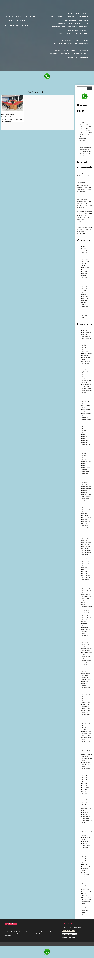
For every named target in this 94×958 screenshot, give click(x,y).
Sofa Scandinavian (86, 797)
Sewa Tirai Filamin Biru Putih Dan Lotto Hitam (86, 764)
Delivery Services (86, 369)
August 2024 (85, 283)
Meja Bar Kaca (85, 507)
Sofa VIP (84, 804)
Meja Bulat (84, 513)
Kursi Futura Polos (86, 444)
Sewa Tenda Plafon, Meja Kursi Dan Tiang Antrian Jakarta (87, 750)
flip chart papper (85, 371)
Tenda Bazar (85, 812)
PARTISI (84, 621)
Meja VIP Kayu (85, 586)
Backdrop (84, 340)
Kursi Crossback (85, 432)
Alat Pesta (84, 334)
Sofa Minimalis (85, 787)
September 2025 (85, 267)
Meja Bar (84, 506)
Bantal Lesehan (85, 347)
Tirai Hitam (84, 887)
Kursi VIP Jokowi (86, 490)
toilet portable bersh (86, 897)
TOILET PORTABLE (87, 891)
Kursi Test (84, 482)
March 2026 (84, 256)
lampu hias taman (86, 496)
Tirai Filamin (85, 885)
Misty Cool (84, 604)
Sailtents (84, 685)
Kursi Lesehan (85, 457)
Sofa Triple (84, 802)
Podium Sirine (85, 635)
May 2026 (84, 252)
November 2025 (85, 263)
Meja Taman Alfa (86, 577)
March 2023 (84, 315)
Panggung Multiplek (86, 617)
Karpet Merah (85, 394)
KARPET (84, 392)
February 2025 (85, 279)
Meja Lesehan (85, 548)
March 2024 (84, 292)
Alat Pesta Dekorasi (86, 336)
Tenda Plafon (85, 847)
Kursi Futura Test (86, 448)
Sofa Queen (84, 795)
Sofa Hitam (84, 781)
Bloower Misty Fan (86, 355)
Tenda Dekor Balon (86, 816)
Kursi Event (84, 436)
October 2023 (85, 302)
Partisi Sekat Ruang (86, 629)
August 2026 (85, 246)
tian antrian (84, 864)
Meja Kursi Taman (86, 546)
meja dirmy (84, 523)
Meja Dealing (85, 519)
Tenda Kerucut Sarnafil (87, 831)
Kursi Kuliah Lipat (86, 455)
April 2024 (84, 290)
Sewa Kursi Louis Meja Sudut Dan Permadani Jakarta (86, 700)
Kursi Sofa (84, 475)
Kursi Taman (85, 478)
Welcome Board (85, 914)
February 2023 (85, 317)
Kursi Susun (84, 477)
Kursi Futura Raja (86, 446)
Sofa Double (85, 779)
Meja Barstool (85, 511)
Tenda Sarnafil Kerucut (87, 855)
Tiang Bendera (85, 872)
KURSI (83, 415)
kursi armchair (85, 425)
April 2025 (84, 275)
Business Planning (86, 361)
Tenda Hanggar (85, 827)
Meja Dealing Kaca (86, 521)
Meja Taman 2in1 (86, 575)
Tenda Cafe (84, 814)
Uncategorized (85, 907)
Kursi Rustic (85, 469)
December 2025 (85, 261)
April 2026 (84, 254)
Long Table (84, 500)
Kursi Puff (84, 465)
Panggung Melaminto (86, 615)
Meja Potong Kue (86, 563)
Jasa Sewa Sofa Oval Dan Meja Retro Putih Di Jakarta (87, 380)
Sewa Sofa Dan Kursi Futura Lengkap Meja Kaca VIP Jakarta (86, 733)
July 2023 (84, 308)
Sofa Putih (84, 793)
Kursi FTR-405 (85, 438)
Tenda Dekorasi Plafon (87, 824)
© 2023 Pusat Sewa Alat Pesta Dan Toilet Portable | (43, 944)
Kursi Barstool (85, 430)
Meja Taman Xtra (86, 581)
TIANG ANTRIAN (86, 866)
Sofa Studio (84, 801)
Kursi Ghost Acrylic (86, 450)
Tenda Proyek (85, 849)
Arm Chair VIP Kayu (86, 338)
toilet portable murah (86, 899)
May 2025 (84, 273)
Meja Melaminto (85, 556)
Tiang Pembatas (85, 874)
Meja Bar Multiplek (86, 509)
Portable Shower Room (87, 639)
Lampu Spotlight (85, 498)
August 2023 (85, 306)
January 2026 (85, 259)
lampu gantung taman (86, 494)
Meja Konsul (85, 538)
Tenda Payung (85, 843)
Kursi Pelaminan (85, 463)
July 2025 (84, 269)
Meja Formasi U (85, 525)
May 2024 (84, 288)
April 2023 (84, 313)
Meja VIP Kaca (85, 585)
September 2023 (85, 304)
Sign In (83, 772)
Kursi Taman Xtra (86, 480)
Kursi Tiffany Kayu (86, 488)
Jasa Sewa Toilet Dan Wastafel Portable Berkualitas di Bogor (86, 386)
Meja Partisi (84, 559)
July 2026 (84, 248)
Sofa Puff (84, 791)
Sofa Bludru (84, 775)
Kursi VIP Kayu (85, 492)
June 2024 (84, 286)
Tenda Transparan (86, 858)
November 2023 (85, 300)
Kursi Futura (85, 442)
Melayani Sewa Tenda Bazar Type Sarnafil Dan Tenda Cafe (87, 590)
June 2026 (84, 250)
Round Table (85, 681)
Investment (84, 376)
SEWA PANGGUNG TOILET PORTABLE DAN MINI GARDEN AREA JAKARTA (84, 180)
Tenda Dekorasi (85, 818)
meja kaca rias (85, 536)
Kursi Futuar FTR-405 (87, 440)
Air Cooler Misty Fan (86, 332)
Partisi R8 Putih (85, 627)
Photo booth (84, 631)
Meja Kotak (84, 540)
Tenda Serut (84, 856)
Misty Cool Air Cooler (87, 606)
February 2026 (85, 258)
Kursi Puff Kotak (86, 467)
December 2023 (85, 298)
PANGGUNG (85, 608)
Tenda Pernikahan (86, 845)
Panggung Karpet (86, 610)
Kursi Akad (84, 421)
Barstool (84, 349)
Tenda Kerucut (85, 829)
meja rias (84, 569)
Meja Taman (85, 573)
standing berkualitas (86, 808)
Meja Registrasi (85, 565)
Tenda (83, 810)
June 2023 (84, 310)
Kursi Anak (84, 423)
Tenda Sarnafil (85, 853)
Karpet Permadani (86, 396)
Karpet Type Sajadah (86, 413)
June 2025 (84, 271)
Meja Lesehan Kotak (86, 552)
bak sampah (84, 342)
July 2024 (84, 285)
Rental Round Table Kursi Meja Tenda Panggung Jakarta (86, 662)
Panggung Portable (86, 619)
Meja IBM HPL (85, 533)
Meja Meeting (85, 554)
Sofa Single (84, 799)
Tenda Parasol (85, 841)
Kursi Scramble (85, 471)
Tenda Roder (85, 851)
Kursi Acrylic (85, 417)
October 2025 (85, 265)
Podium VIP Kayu (86, 637)
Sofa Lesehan (85, 785)
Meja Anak (84, 504)
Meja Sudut (84, 571)
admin (3, 116)
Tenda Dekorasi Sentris (87, 826)
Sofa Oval (84, 789)
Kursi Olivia (85, 459)
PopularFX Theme (59, 944)
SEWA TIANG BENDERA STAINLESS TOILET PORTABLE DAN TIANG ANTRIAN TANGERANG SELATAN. (85, 151)
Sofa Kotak (84, 783)
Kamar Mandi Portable (87, 390)
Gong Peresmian (85, 374)
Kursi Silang (85, 473)
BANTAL (84, 345)
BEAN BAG (85, 351)
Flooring (84, 372)
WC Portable (85, 912)
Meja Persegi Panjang (86, 561)
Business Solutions (86, 363)
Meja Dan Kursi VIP (86, 517)
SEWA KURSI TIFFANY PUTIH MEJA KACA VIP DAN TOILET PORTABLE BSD (84, 231)
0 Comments (12, 116)
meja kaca (84, 534)
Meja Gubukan (85, 529)
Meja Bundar (85, 515)
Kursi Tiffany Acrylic (86, 486)
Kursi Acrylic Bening (86, 419)
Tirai (83, 883)
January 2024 (85, 296)
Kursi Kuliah (85, 453)
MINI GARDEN (85, 602)
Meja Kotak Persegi (86, 544)
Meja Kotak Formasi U (87, 542)
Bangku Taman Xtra (86, 344)
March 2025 (84, 277)
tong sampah (85, 905)
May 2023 (84, 312)
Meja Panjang (85, 558)
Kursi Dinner (85, 434)
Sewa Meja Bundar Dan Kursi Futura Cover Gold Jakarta (86, 706)
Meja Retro (84, 567)
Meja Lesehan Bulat (86, 550)
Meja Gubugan (85, 527)
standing (84, 806)
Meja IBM (84, 531)
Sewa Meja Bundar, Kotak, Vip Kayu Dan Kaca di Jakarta (86, 716)
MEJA (83, 502)
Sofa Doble (84, 777)
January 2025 (85, 281)
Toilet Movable (85, 889)
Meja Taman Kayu (86, 579)
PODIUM (84, 633)
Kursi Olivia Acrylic (86, 461)
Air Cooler (84, 330)
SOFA (83, 774)
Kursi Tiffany (85, 484)
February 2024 (85, 294)
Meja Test (84, 583)
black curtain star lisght (87, 353)
